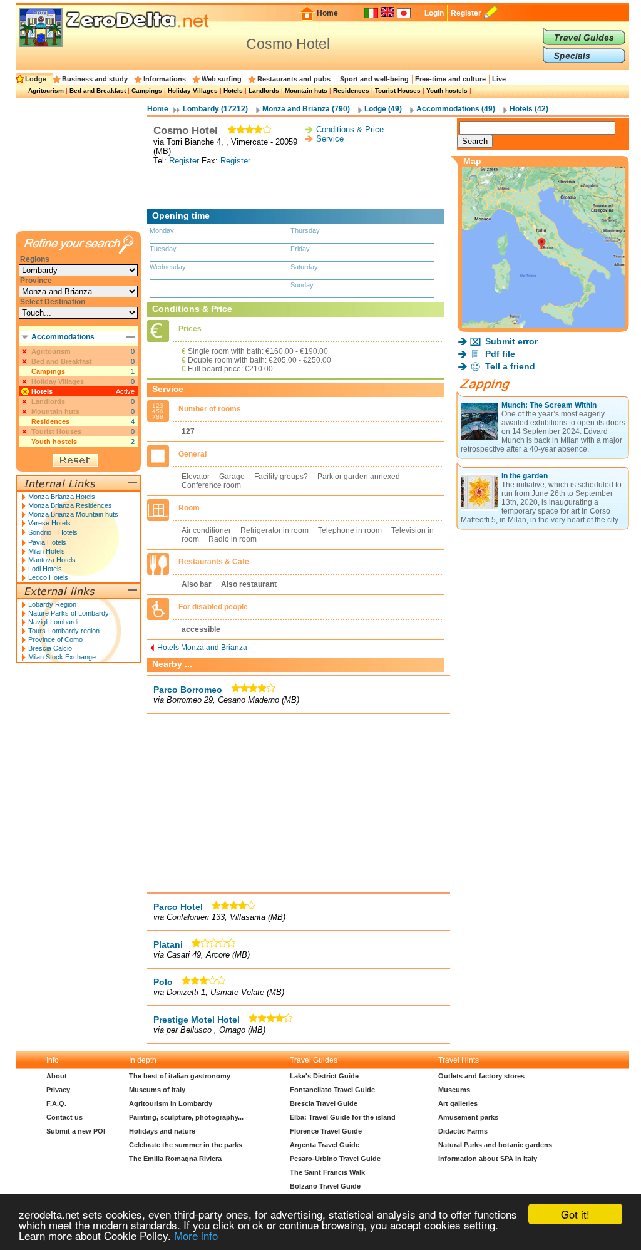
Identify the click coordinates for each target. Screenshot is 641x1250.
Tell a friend (510, 366)
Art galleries (458, 1103)
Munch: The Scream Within (549, 405)
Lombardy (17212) (215, 109)
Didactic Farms (463, 1131)
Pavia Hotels (47, 542)
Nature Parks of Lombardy (68, 613)
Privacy (58, 1089)
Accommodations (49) (455, 109)
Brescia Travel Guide (323, 1103)
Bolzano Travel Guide (325, 1186)
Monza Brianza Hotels (61, 496)
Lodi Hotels (45, 568)
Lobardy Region (52, 604)
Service (330, 138)
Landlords (264, 90)
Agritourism (46, 90)
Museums (454, 1089)
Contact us (64, 1117)
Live (499, 79)
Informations (164, 79)
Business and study (95, 79)
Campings (146, 90)
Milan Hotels (46, 551)
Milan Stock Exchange (62, 657)
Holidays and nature (162, 1131)
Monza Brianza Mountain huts (73, 514)
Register (466, 13)
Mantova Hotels (52, 560)
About (56, 1076)
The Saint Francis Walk (327, 1172)
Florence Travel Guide (326, 1131)
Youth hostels (447, 90)
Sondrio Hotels (53, 532)
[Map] (543, 324)
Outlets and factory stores (481, 1076)
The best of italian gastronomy (179, 1076)
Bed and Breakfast (97, 90)
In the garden (524, 476)
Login (434, 13)
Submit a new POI (75, 1131)
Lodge (35, 79)
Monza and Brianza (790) (306, 109)
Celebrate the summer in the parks (185, 1145)
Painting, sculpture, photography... (186, 1117)
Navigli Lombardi (53, 622)
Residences (351, 90)
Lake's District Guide (324, 1076)
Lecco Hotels (48, 577)
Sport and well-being (374, 79)
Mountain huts (306, 90)
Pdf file (500, 354)
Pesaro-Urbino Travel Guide (335, 1158)
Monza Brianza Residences (70, 505)
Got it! (575, 1214)
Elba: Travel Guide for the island (343, 1117)
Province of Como (55, 639)
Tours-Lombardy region (64, 630)
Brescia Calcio (50, 648)
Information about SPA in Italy (487, 1158)
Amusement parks (468, 1117)
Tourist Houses (398, 90)
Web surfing (222, 79)
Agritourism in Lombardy (170, 1103)
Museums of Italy (157, 1089)
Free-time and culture (450, 79)
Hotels (233, 90)
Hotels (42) (529, 109)
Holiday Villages (193, 90)
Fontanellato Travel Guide (332, 1089)
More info (196, 1235)
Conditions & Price (350, 129)
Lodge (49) (383, 109)
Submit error (511, 341)
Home (327, 13)
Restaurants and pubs (294, 79)
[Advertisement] (298, 187)
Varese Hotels (49, 523)
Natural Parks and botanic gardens (495, 1145)
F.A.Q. (56, 1103)
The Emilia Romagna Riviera (175, 1158)
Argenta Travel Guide (324, 1145)
